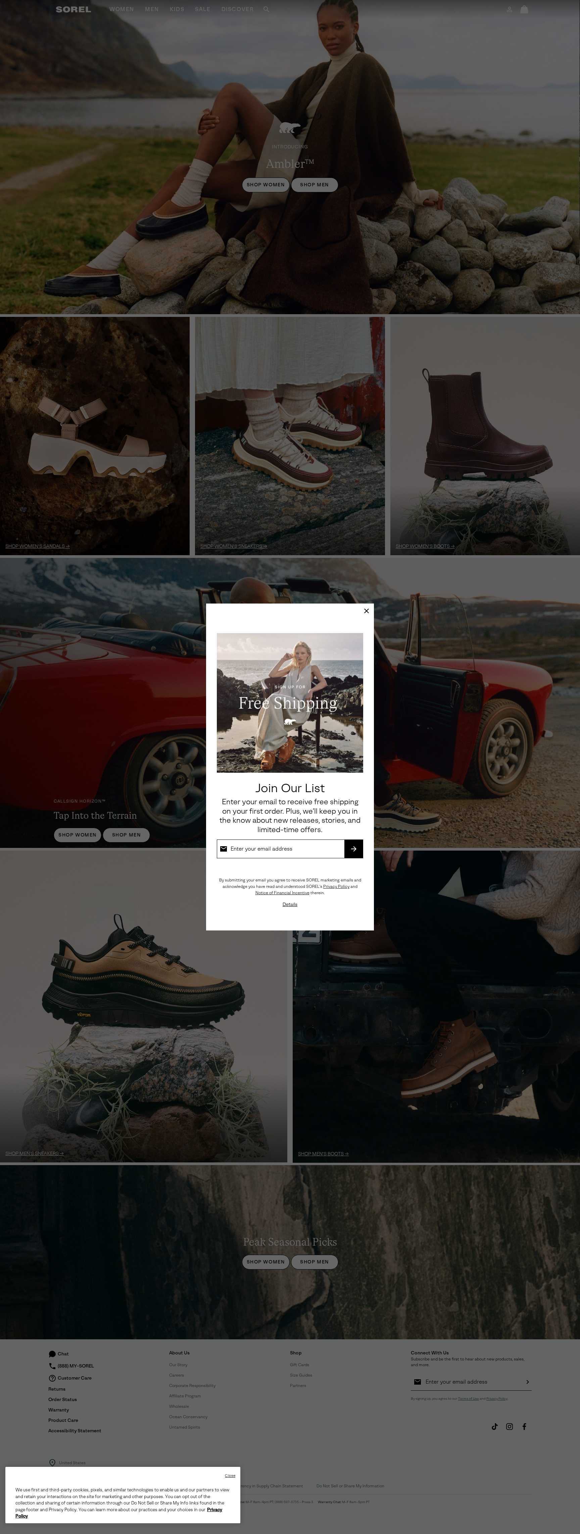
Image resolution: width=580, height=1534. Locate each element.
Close (230, 1476)
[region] (122, 1495)
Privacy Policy (336, 886)
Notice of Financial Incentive (282, 893)
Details (290, 904)
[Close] (366, 611)
